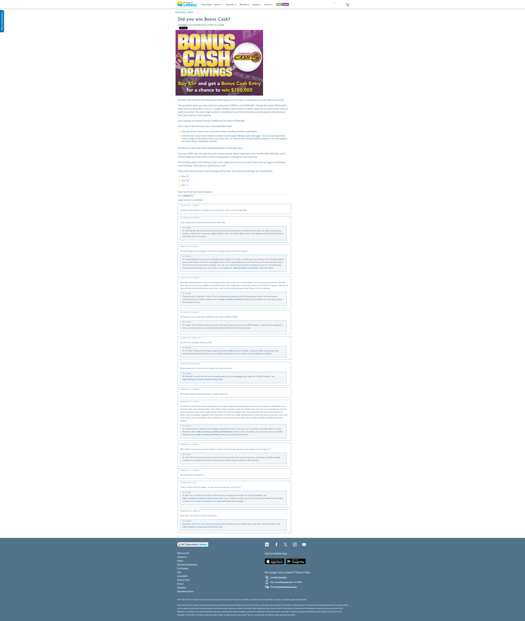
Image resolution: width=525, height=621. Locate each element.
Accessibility (182, 576)
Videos (180, 560)
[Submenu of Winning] (248, 4)
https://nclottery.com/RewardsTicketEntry (215, 432)
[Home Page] (187, 4)
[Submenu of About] (271, 4)
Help (179, 572)
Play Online (206, 4)
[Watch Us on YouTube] (304, 545)
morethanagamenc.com (286, 587)
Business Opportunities (187, 564)
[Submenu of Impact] (260, 4)
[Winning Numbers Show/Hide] (2, 21)
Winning (243, 4)
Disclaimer (181, 587)
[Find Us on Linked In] (267, 545)
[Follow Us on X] (285, 545)
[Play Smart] (282, 4)
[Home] (192, 546)
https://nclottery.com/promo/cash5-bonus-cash (202, 379)
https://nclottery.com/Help (231, 299)
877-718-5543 (280, 577)
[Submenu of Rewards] (235, 4)
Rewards (230, 4)
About (267, 4)
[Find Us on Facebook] (276, 545)
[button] (347, 4)
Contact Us (182, 557)
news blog (180, 12)
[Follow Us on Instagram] (295, 545)
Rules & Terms (183, 580)
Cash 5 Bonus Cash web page (245, 136)
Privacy (180, 583)
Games (217, 4)
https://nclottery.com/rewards (245, 268)
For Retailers (182, 568)
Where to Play (183, 553)
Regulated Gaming (185, 591)
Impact (255, 4)
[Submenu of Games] (222, 4)
